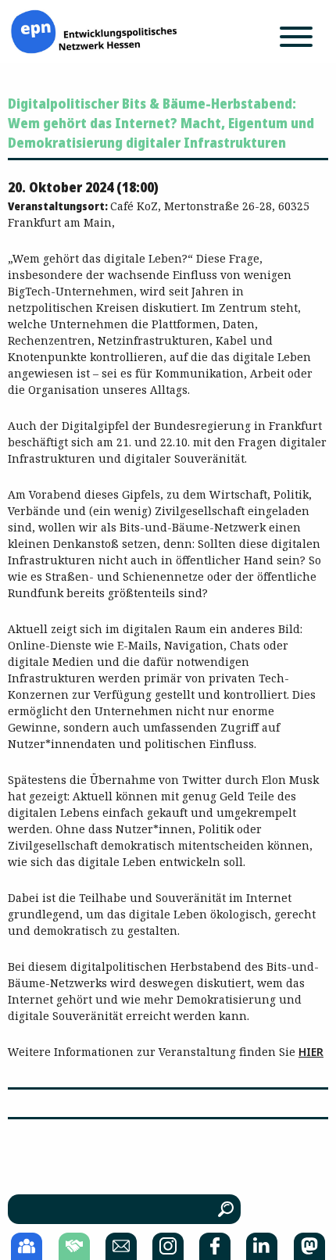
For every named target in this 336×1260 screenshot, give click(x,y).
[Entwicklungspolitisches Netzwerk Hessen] (94, 30)
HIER (310, 1051)
